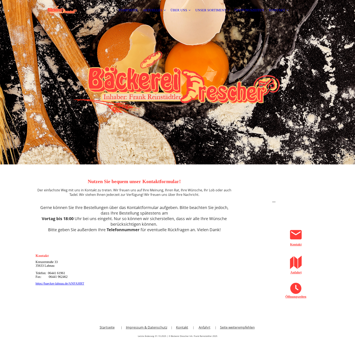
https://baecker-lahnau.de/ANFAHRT (60, 283)
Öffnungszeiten (295, 296)
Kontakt (296, 244)
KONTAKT (277, 10)
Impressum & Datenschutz (146, 327)
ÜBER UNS (179, 10)
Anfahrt (296, 272)
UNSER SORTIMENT (210, 10)
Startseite (107, 327)
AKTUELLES (152, 10)
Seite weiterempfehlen (237, 327)
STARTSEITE (128, 10)
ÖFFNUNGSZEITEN (249, 10)
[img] (61, 10)
